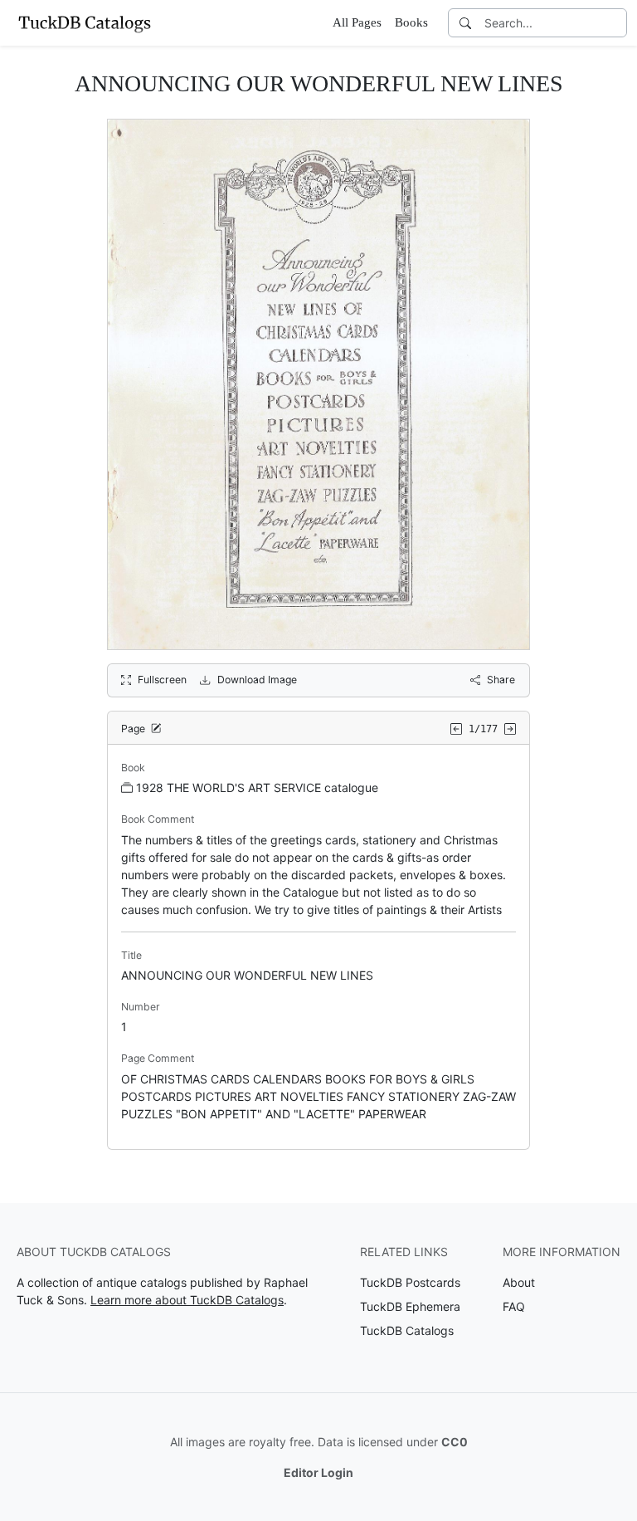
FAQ (514, 1306)
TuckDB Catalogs (407, 1330)
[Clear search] (615, 23)
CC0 (454, 1442)
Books (411, 22)
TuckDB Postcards (410, 1282)
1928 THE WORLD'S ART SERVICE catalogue (257, 787)
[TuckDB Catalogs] (84, 22)
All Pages (357, 22)
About (519, 1282)
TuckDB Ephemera (410, 1306)
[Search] (465, 23)
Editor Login (318, 1472)
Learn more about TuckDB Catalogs (187, 1300)
